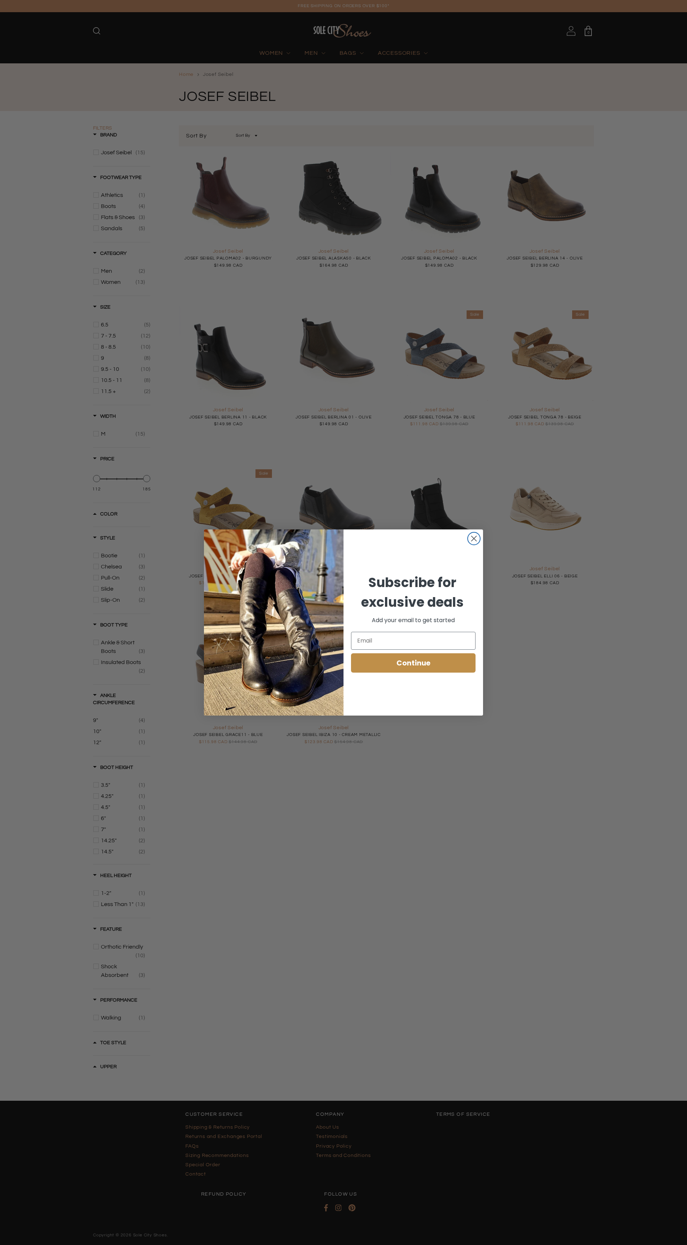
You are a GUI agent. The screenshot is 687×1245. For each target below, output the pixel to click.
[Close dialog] (474, 538)
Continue (413, 663)
